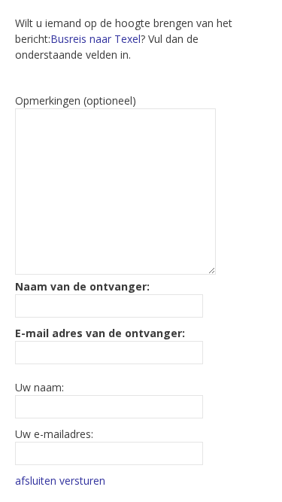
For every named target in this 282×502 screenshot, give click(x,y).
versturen (82, 480)
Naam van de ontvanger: (82, 286)
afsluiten (35, 480)
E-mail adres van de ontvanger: (100, 333)
